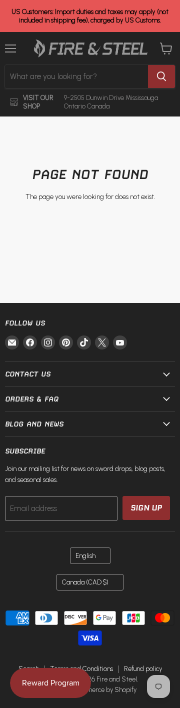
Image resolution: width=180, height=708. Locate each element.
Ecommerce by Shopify (103, 690)
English (86, 556)
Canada (85, 582)
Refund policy (143, 668)
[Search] (161, 76)
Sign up (146, 508)
